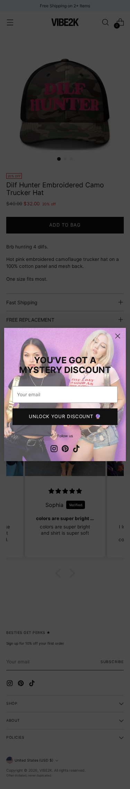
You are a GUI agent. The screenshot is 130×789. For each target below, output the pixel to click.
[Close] (117, 336)
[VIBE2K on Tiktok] (76, 449)
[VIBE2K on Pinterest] (65, 449)
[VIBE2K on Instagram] (54, 449)
